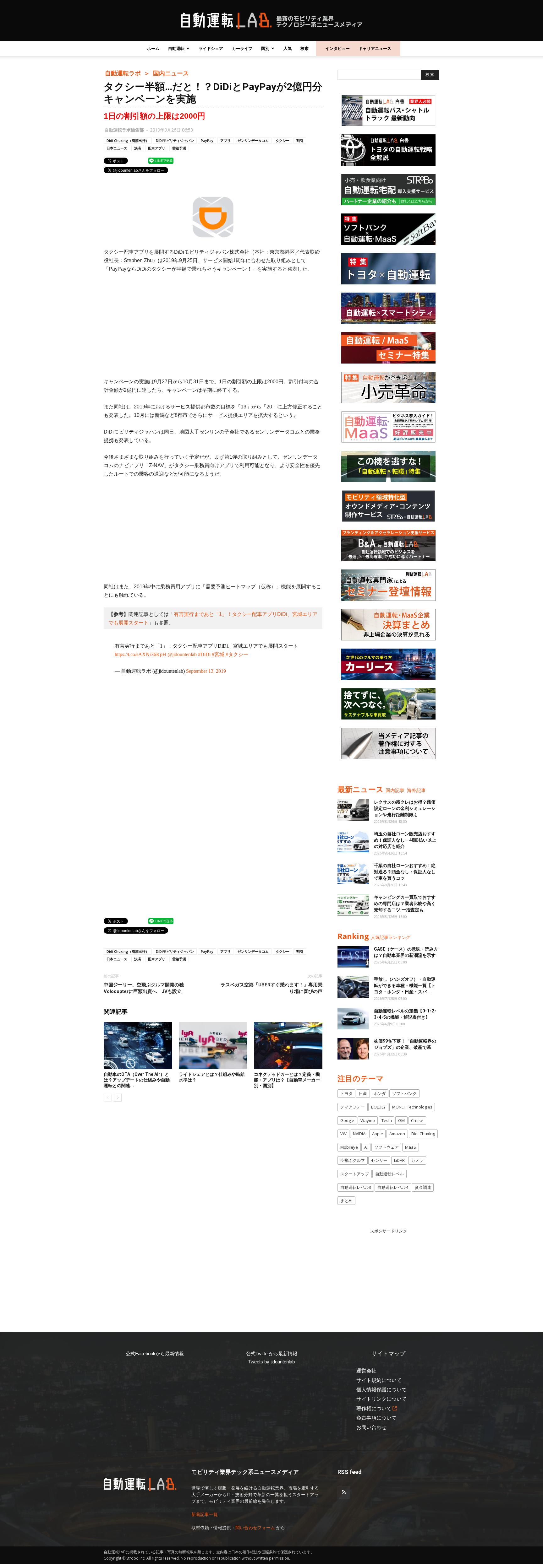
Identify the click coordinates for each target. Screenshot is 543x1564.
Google (347, 1120)
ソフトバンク (404, 1093)
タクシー (282, 140)
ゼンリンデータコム (253, 140)
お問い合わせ (371, 1427)
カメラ (417, 1160)
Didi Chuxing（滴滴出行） (128, 140)
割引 (299, 140)
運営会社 (366, 1370)
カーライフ (242, 48)
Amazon (397, 1133)
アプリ (225, 140)
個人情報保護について (381, 1389)
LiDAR (399, 1160)
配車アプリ (156, 148)
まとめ (346, 1200)
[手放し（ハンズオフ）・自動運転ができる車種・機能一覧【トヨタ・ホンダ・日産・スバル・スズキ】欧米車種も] (353, 987)
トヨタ (346, 1093)
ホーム (153, 48)
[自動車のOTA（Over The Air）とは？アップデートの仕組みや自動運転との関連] (138, 1045)
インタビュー (337, 48)
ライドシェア (211, 48)
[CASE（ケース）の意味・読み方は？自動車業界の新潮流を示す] (353, 957)
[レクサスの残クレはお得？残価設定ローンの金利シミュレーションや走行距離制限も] (353, 810)
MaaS (410, 1147)
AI (366, 1147)
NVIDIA (359, 1133)
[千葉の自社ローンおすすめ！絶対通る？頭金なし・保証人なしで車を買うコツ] (353, 873)
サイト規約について (379, 1380)
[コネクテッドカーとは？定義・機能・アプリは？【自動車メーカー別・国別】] (288, 1045)
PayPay (207, 140)
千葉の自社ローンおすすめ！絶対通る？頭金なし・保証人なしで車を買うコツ (405, 872)
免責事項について (376, 1418)
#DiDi (204, 654)
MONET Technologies (412, 1107)
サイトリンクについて (381, 1399)
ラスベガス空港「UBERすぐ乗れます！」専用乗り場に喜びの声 (271, 988)
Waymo (367, 1120)
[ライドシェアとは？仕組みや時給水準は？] (213, 1045)
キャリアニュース (375, 48)
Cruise (417, 1120)
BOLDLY (378, 1107)
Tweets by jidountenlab (271, 1361)
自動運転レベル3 (355, 1187)
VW (343, 1133)
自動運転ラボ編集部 (124, 130)
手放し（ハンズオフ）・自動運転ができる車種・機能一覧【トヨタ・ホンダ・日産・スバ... (405, 985)
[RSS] (343, 1492)
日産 (363, 1093)
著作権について (374, 1408)
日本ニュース (117, 148)
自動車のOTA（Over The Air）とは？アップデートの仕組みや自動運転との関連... (137, 1080)
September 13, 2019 (206, 671)
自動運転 (176, 48)
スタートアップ (354, 1174)
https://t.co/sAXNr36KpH (140, 654)
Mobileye (349, 1147)
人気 (287, 48)
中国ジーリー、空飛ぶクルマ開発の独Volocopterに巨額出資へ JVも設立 (144, 988)
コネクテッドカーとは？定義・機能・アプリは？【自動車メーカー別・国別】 (287, 1080)
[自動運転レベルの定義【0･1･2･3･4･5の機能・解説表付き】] (353, 1018)
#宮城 (218, 654)
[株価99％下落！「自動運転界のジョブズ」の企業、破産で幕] (353, 1049)
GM (401, 1120)
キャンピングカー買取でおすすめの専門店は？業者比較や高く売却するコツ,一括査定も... (405, 903)
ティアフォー (352, 1107)
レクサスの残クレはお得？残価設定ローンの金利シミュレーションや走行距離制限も (405, 808)
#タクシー (237, 654)
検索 (304, 48)
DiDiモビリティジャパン (175, 140)
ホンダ (380, 1093)
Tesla (386, 1120)
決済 (137, 148)
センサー (379, 1160)
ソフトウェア (386, 1147)
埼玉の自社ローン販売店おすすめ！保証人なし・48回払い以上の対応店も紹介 (405, 840)
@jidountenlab (182, 654)
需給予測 (179, 148)
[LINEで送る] (160, 160)
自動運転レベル (389, 1174)
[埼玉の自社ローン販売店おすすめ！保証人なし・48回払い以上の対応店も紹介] (353, 841)
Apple (377, 1133)
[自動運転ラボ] (271, 21)
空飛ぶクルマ (352, 1160)
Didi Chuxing (423, 1133)
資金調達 (423, 1187)
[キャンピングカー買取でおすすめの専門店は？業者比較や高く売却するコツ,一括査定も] (353, 905)
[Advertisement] (213, 325)
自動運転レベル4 (392, 1187)
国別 (265, 48)
